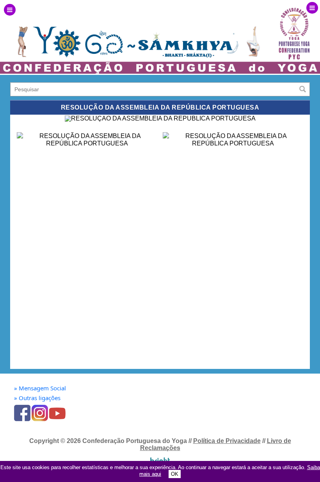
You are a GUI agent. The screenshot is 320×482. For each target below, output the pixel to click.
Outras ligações (37, 398)
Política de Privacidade (227, 441)
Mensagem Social (40, 388)
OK (174, 474)
